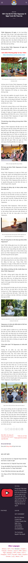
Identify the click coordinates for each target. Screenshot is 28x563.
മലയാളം (9, 552)
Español (25, 554)
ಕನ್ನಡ (4, 552)
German (10, 550)
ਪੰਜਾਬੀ (9, 554)
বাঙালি (9, 548)
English (23, 548)
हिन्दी (20, 550)
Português (3, 554)
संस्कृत (19, 554)
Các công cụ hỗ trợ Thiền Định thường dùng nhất (13, 475)
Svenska (8, 556)
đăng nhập (9, 446)
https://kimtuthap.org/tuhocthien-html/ (14, 55)
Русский (14, 554)
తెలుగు (17, 556)
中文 (12, 548)
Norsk (18, 552)
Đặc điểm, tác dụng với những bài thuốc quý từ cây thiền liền (7, 436)
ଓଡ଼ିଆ (23, 552)
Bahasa (4, 548)
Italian (24, 550)
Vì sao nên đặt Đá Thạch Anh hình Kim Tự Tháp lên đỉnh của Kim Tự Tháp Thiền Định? (14, 467)
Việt (22, 556)
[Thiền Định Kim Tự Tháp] (14, 2)
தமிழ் (13, 556)
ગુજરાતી (16, 550)
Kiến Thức (14, 11)
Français (4, 550)
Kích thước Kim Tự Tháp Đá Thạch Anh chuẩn (13, 463)
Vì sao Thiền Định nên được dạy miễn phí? (12, 471)
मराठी (14, 552)
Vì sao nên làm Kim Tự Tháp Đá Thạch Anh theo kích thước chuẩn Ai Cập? (14, 459)
